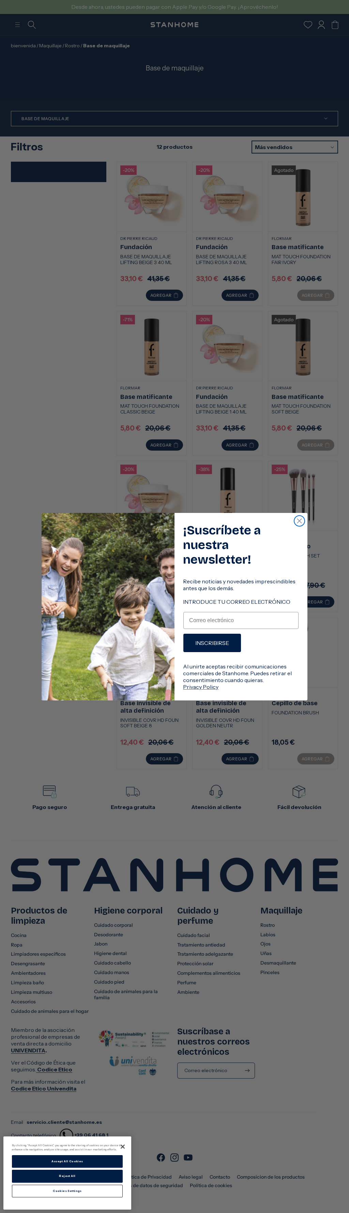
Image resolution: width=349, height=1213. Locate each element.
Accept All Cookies (67, 1161)
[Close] (122, 1146)
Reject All (67, 1176)
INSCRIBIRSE (212, 643)
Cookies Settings (67, 1191)
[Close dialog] (299, 521)
